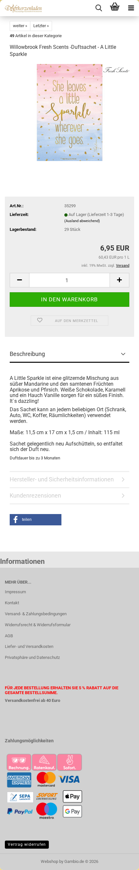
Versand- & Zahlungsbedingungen (36, 613)
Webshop (49, 861)
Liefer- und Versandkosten (29, 646)
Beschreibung (27, 353)
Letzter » (41, 25)
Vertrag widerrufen (27, 844)
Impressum (15, 591)
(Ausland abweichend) (82, 221)
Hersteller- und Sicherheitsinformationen (62, 479)
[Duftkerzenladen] (21, 8)
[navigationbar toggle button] (131, 8)
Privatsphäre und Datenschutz (32, 657)
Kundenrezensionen (35, 495)
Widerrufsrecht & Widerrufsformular (37, 624)
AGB (9, 635)
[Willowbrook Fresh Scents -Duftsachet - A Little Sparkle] (69, 112)
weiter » (20, 25)
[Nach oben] (121, 860)
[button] (19, 280)
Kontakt (12, 602)
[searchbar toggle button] (99, 8)
